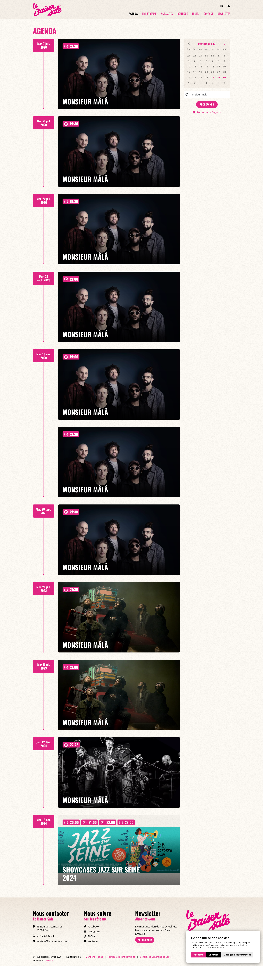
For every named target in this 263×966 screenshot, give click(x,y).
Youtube (93, 941)
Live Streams (149, 14)
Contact (208, 14)
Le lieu (195, 14)
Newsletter (223, 14)
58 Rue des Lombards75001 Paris (49, 928)
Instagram (94, 931)
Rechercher (207, 104)
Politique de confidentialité (121, 956)
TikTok (91, 936)
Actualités (167, 14)
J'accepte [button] (198, 954)
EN (228, 6)
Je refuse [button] (213, 954)
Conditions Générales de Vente (156, 956)
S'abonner (147, 939)
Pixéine (49, 960)
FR (221, 6)
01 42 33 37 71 (45, 935)
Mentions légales (94, 956)
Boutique (182, 14)
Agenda (133, 14)
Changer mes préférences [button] (237, 954)
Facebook (93, 926)
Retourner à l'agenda (209, 112)
